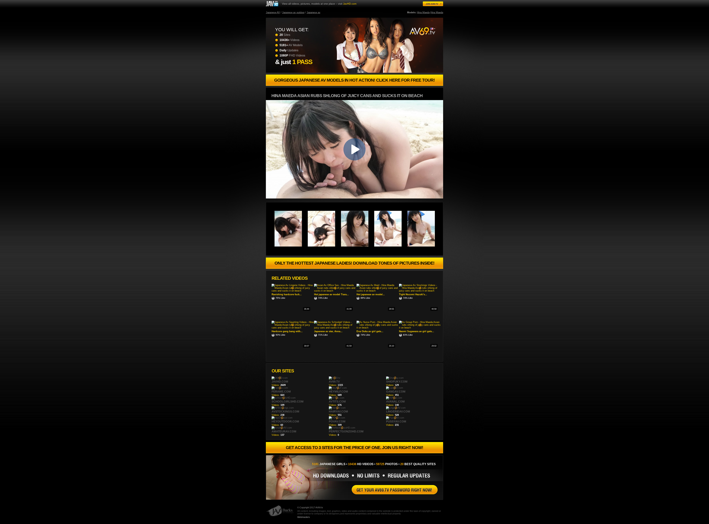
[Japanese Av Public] (324, 245)
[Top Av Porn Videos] (424, 245)
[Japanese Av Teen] (357, 245)
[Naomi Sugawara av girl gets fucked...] (420, 327)
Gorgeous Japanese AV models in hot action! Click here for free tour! (354, 80)
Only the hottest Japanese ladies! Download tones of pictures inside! (354, 263)
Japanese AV (273, 12)
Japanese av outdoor (293, 12)
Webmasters (303, 517)
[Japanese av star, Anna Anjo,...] (335, 327)
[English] (432, 29)
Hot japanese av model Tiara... (331, 294)
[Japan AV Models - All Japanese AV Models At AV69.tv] (272, 3)
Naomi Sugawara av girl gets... (416, 331)
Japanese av (313, 12)
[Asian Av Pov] (422, 31)
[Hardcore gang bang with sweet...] (293, 327)
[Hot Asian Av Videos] (291, 245)
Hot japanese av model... (371, 294)
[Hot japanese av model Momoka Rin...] (378, 290)
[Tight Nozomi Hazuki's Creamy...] (420, 290)
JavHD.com (350, 3)
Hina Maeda (423, 12)
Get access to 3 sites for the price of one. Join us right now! (354, 447)
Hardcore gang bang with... (287, 331)
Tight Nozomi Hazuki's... (413, 294)
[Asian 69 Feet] (390, 245)
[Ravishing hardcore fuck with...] (293, 290)
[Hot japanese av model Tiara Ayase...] (335, 290)
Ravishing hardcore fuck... (287, 294)
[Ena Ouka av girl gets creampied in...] (378, 327)
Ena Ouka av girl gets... (370, 331)
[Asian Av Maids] (395, 489)
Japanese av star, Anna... (328, 331)
